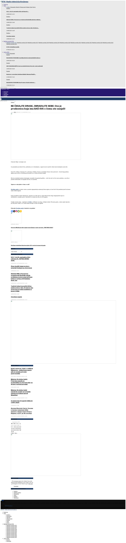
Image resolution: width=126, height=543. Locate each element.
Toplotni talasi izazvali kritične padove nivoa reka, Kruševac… (22, 28)
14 (20, 426)
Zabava (12, 102)
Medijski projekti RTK (9, 41)
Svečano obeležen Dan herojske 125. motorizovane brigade (28, 245)
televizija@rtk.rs (8, 505)
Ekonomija (16, 494)
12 (17, 426)
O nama (5, 93)
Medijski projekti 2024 (11, 535)
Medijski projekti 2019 (11, 530)
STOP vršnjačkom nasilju (12, 47)
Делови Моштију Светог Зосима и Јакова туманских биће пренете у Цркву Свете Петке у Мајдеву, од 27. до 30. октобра (22, 410)
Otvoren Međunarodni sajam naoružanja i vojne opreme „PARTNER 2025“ (32, 227)
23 (13, 430)
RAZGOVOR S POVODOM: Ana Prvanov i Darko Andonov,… (20, 82)
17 (14, 428)
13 (19, 426)
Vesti (5, 5)
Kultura (15, 496)
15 (11, 428)
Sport (15, 495)
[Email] (18, 211)
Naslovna (6, 4)
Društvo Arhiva (17, 492)
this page (31, 483)
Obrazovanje (9, 518)
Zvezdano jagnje (10, 36)
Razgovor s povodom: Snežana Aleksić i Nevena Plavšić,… (21, 74)
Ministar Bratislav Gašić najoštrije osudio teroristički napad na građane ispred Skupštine (20, 392)
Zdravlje (8, 517)
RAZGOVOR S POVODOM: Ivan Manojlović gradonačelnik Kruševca (23, 57)
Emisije (8, 54)
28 (20, 430)
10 (14, 426)
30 (13, 431)
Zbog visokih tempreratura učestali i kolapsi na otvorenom (21, 267)
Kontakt (5, 95)
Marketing (6, 94)
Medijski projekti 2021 (11, 533)
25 (16, 430)
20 (19, 428)
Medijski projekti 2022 (11, 534)
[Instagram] (16, 211)
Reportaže (8, 541)
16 (13, 428)
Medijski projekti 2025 (11, 537)
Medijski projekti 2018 (11, 529)
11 (16, 426)
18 (16, 428)
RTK (15, 112)
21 (20, 428)
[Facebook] (12, 211)
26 (17, 430)
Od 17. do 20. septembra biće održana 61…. (17, 11)
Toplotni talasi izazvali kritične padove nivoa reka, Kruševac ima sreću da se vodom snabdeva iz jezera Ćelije (22, 288)
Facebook (16, 486)
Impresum (6, 91)
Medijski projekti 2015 (11, 44)
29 (11, 431)
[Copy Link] (21, 211)
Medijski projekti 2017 (11, 528)
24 (14, 430)
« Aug (12, 433)
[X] (14, 211)
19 (17, 428)
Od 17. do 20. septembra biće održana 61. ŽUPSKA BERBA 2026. (20, 258)
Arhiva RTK (6, 52)
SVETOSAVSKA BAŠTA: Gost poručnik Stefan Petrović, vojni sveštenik (24, 66)
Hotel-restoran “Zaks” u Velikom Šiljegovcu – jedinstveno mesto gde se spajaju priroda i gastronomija (22, 371)
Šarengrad (16, 497)
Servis (7, 522)
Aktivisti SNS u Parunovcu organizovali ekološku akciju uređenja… (23, 19)
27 (19, 430)
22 (11, 430)
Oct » (16, 433)
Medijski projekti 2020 (11, 532)
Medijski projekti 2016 (11, 526)
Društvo (8, 8)
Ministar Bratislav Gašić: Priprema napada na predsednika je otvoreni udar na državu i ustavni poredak (22, 381)
